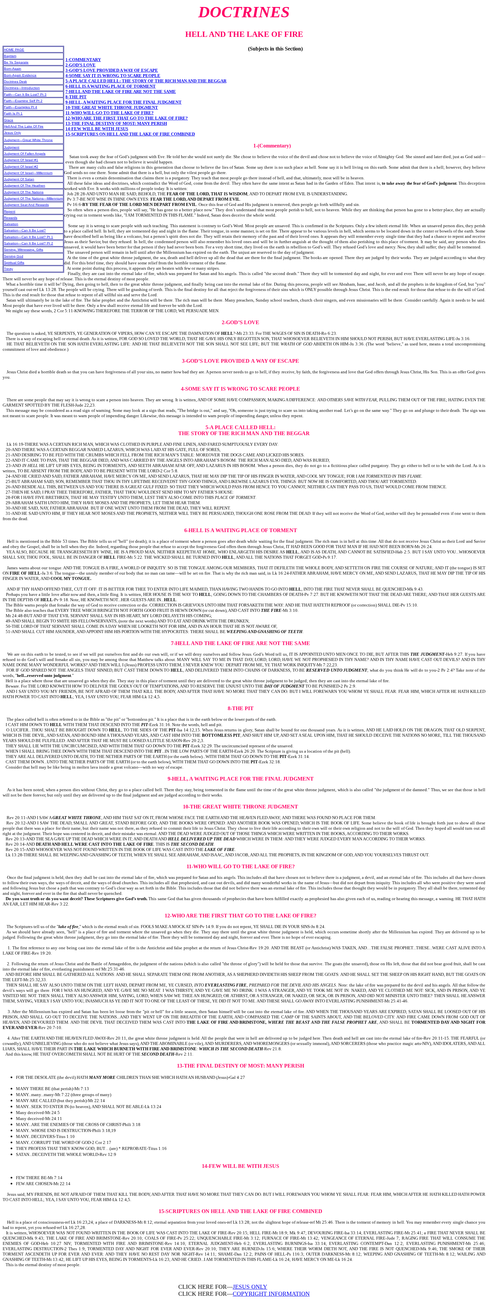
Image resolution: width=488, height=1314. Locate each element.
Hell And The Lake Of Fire (23, 126)
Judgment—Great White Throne (28, 140)
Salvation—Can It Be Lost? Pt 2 (28, 243)
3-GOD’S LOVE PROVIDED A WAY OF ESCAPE (111, 70)
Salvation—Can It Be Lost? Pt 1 (28, 237)
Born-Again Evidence (20, 75)
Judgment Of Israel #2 (21, 166)
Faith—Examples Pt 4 (20, 107)
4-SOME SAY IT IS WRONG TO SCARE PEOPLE (112, 75)
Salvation (11, 224)
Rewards (10, 218)
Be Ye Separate (16, 62)
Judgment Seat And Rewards (26, 205)
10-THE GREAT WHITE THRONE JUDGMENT (111, 107)
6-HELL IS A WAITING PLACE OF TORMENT (110, 86)
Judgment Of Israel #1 (21, 160)
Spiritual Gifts (14, 262)
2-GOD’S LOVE (80, 64)
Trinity (8, 269)
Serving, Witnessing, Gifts (23, 249)
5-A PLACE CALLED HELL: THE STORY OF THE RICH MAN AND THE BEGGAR (145, 80)
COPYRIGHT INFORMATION (271, 1293)
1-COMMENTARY (83, 59)
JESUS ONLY (250, 1286)
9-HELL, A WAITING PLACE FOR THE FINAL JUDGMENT (123, 102)
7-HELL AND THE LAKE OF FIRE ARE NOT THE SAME (120, 91)
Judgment (11, 147)
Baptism (10, 56)
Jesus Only (12, 133)
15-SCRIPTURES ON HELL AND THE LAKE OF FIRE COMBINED (130, 134)
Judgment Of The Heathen (24, 185)
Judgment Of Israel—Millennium (28, 173)
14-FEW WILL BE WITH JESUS (96, 128)
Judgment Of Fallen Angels (24, 153)
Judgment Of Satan (19, 179)
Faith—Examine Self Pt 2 (23, 101)
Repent (9, 211)
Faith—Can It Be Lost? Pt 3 (25, 94)
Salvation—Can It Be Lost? (25, 230)
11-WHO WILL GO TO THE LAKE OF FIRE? (109, 112)
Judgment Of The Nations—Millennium (33, 198)
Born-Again (12, 68)
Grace (8, 120)
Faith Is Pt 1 (13, 113)
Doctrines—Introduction (22, 88)
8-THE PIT (76, 96)
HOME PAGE (14, 49)
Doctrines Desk (15, 81)
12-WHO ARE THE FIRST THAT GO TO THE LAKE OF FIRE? (126, 118)
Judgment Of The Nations (23, 192)
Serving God (13, 256)
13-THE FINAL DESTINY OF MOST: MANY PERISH (116, 123)
